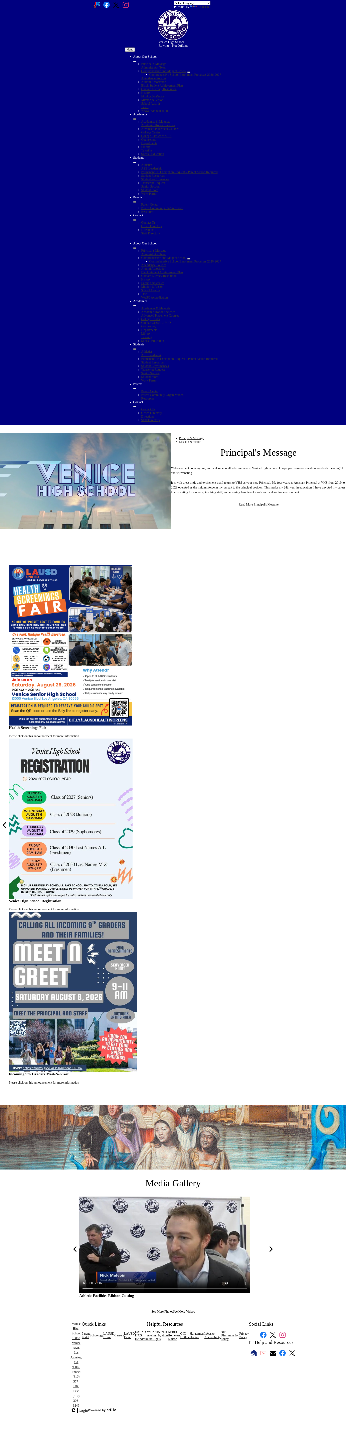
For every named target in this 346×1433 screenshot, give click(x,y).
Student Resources (153, 175)
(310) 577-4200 (76, 1381)
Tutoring (146, 150)
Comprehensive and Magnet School (163, 71)
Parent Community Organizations (162, 208)
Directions (147, 229)
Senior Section (150, 186)
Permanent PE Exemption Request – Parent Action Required (179, 172)
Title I (145, 107)
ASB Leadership (151, 168)
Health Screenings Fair (27, 728)
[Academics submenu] (134, 119)
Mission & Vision (152, 100)
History (146, 92)
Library (146, 146)
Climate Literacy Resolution (159, 89)
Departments (149, 143)
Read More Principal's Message (259, 504)
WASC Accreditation (154, 110)
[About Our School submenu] (134, 61)
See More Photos (162, 1311)
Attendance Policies (153, 78)
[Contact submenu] (134, 220)
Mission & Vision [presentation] (190, 441)
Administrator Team (153, 67)
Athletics (146, 165)
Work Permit (149, 193)
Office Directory (151, 226)
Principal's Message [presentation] (191, 438)
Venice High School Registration (35, 901)
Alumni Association (153, 82)
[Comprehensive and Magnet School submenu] (188, 72)
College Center (150, 132)
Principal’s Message (153, 64)
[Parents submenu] (134, 202)
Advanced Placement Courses (160, 128)
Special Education (152, 154)
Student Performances (155, 179)
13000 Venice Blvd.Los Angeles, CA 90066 (76, 1352)
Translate (203, 6)
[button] (134, 248)
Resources (147, 211)
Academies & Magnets (155, 121)
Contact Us (148, 222)
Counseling (148, 139)
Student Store (149, 190)
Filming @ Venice (152, 96)
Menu (130, 49)
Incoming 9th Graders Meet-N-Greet (38, 1074)
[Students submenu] (134, 162)
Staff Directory (150, 233)
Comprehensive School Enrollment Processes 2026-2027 (185, 74)
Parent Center (149, 204)
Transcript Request (153, 183)
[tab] (262, 438)
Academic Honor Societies (158, 125)
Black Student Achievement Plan (162, 85)
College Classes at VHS (156, 136)
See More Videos (184, 1311)
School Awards (150, 103)
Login (79, 1410)
